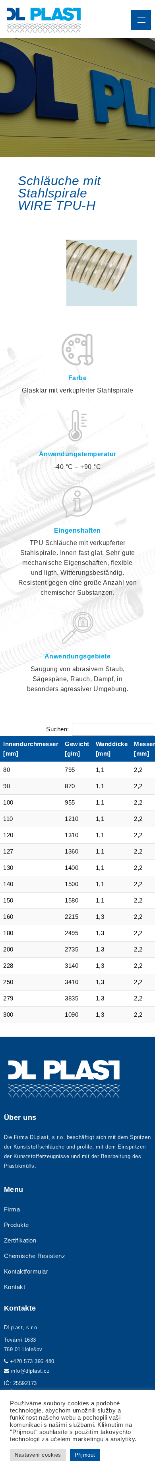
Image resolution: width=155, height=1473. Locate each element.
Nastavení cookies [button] (38, 1455)
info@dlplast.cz (30, 1371)
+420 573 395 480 (32, 1361)
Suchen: (57, 729)
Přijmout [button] (85, 1455)
